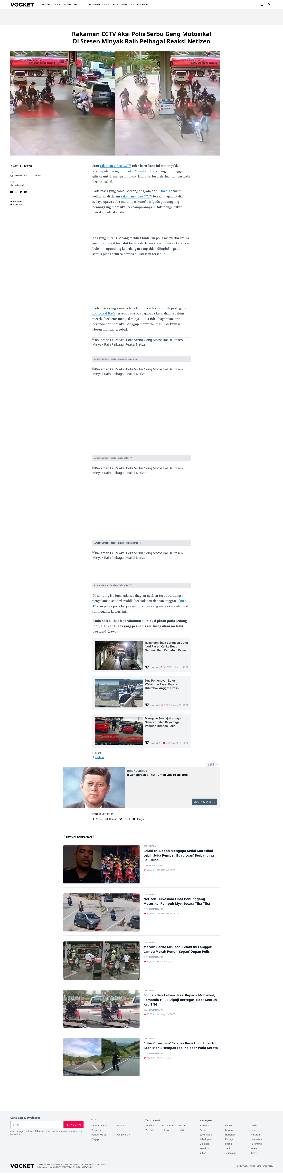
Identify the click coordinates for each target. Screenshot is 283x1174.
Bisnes (228, 1125)
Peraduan (204, 1148)
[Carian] (269, 4)
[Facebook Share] (11, 192)
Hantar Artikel (99, 1134)
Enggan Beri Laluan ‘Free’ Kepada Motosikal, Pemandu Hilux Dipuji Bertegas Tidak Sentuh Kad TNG (180, 1000)
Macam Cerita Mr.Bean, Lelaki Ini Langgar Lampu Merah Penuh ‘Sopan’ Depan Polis (177, 949)
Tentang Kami (99, 1125)
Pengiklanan (123, 1134)
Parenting (256, 1143)
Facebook (99, 757)
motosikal (17, 201)
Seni (227, 1148)
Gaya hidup (205, 1134)
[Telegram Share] (25, 192)
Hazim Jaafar (19, 185)
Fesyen (229, 1130)
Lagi (104, 4)
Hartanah (230, 1134)
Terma (119, 1130)
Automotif (94, 4)
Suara (254, 1148)
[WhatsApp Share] (16, 192)
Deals (115, 4)
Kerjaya (95, 1139)
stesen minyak (18, 204)
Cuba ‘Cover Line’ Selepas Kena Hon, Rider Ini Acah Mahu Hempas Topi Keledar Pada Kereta (180, 1045)
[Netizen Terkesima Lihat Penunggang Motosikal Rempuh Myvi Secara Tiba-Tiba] (101, 912)
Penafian (96, 1130)
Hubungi (121, 1125)
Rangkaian (126, 4)
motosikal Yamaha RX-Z (137, 171)
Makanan (204, 1143)
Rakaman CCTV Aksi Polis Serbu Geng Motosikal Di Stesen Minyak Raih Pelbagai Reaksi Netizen (141, 37)
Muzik (228, 1143)
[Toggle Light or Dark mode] (261, 4)
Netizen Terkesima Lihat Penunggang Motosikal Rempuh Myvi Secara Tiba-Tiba (176, 901)
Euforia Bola (144, 4)
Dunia (202, 1130)
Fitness (255, 1130)
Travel (67, 4)
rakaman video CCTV (115, 166)
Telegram (40, 1131)
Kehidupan (46, 4)
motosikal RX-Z (103, 314)
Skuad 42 (165, 191)
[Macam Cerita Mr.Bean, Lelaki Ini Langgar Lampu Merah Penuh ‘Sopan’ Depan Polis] (101, 960)
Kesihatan (256, 1139)
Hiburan (255, 1134)
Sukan (58, 4)
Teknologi (79, 4)
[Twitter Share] (20, 192)
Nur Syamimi (156, 866)
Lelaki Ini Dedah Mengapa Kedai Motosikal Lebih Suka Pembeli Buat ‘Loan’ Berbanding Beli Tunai (178, 855)
